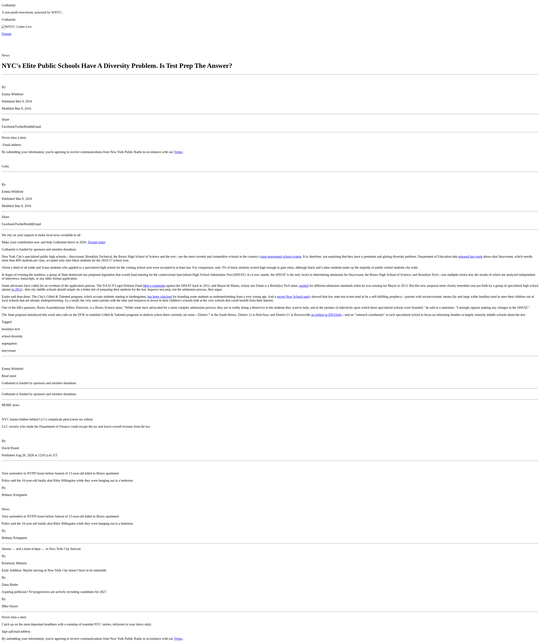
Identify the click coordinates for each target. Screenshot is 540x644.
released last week (470, 256)
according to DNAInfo (326, 315)
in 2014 (17, 289)
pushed (304, 285)
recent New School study (293, 296)
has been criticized (159, 296)
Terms (178, 152)
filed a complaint (154, 285)
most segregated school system (281, 256)
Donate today (97, 242)
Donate (6, 34)
